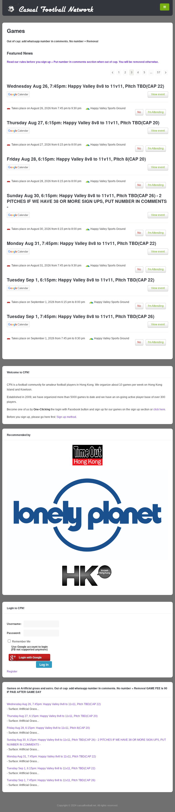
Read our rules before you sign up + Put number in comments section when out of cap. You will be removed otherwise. (83, 62)
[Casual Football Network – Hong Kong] (50, 11)
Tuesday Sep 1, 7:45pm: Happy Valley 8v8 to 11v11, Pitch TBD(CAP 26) (51, 780)
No (139, 112)
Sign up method (66, 417)
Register (12, 671)
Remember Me (21, 641)
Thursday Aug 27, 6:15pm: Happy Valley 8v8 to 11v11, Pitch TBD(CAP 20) (52, 716)
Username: (14, 624)
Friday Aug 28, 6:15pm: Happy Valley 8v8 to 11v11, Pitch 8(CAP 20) (48, 728)
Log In (44, 664)
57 (158, 72)
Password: (14, 633)
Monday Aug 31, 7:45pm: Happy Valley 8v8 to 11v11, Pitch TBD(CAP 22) (51, 756)
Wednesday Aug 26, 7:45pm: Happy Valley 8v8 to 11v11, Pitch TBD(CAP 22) (54, 704)
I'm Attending (156, 112)
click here (159, 409)
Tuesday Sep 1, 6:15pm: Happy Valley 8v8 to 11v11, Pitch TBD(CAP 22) (51, 768)
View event (158, 94)
